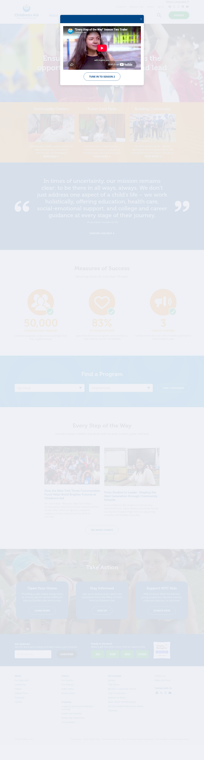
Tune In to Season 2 (102, 76)
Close (141, 19)
